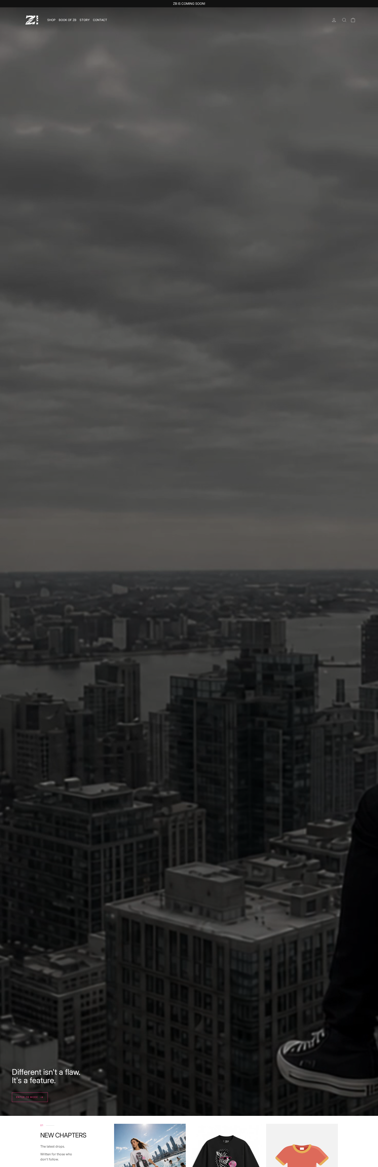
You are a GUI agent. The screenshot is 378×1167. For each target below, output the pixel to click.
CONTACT (100, 20)
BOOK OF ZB (67, 20)
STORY (85, 20)
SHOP (51, 20)
